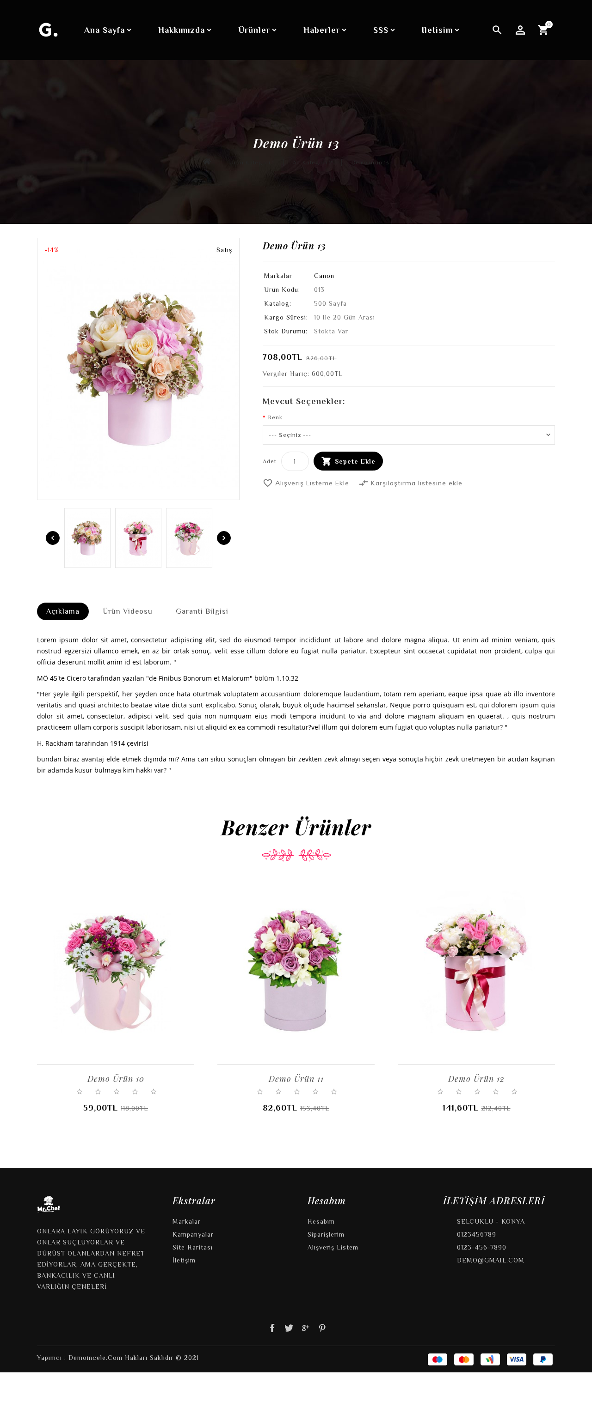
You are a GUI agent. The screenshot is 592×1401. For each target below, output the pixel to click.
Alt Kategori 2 (313, 162)
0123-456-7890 (481, 1247)
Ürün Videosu (128, 611)
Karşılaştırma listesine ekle (410, 483)
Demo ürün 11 (296, 1078)
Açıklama (63, 611)
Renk (275, 417)
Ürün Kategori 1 (251, 162)
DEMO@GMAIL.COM (490, 1260)
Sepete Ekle (355, 461)
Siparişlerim (326, 1234)
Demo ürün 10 (115, 1078)
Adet (270, 461)
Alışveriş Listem (333, 1247)
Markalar (187, 1221)
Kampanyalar (193, 1234)
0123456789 (476, 1234)
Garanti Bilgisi (202, 611)
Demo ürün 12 (476, 1078)
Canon (324, 275)
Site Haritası (193, 1247)
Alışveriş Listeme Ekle (306, 483)
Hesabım (321, 1221)
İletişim (184, 1260)
